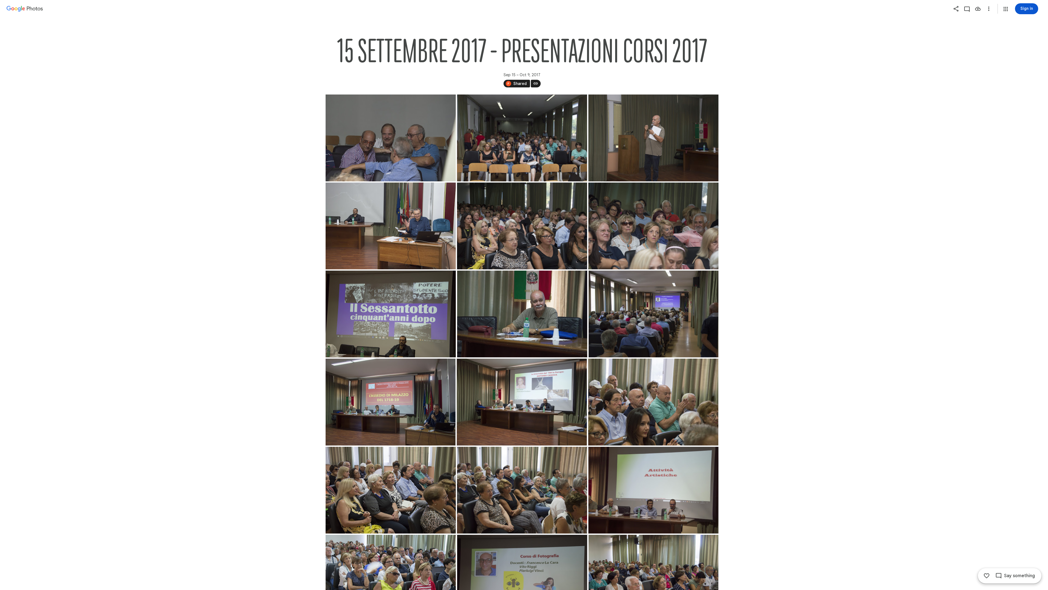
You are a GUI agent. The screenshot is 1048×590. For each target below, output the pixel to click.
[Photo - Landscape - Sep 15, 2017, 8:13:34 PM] (653, 402)
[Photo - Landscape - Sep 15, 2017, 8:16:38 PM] (653, 490)
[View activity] (966, 8)
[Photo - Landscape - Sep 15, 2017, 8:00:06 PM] (391, 225)
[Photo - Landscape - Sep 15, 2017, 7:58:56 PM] (653, 138)
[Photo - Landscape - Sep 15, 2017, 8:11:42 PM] (390, 402)
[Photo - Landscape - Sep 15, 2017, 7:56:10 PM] (522, 138)
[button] (1005, 9)
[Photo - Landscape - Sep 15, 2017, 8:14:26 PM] (391, 490)
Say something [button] (1019, 576)
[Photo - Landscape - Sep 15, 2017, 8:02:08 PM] (522, 225)
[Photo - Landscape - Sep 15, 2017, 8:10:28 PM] (653, 313)
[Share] (956, 8)
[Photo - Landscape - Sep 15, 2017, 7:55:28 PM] (391, 138)
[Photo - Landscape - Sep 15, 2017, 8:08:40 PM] (522, 313)
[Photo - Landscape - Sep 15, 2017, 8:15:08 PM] (522, 490)
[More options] (988, 8)
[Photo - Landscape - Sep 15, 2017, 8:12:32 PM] (522, 402)
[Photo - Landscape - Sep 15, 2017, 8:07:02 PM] (653, 225)
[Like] (986, 575)
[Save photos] (977, 8)
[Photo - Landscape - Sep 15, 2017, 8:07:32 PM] (391, 313)
